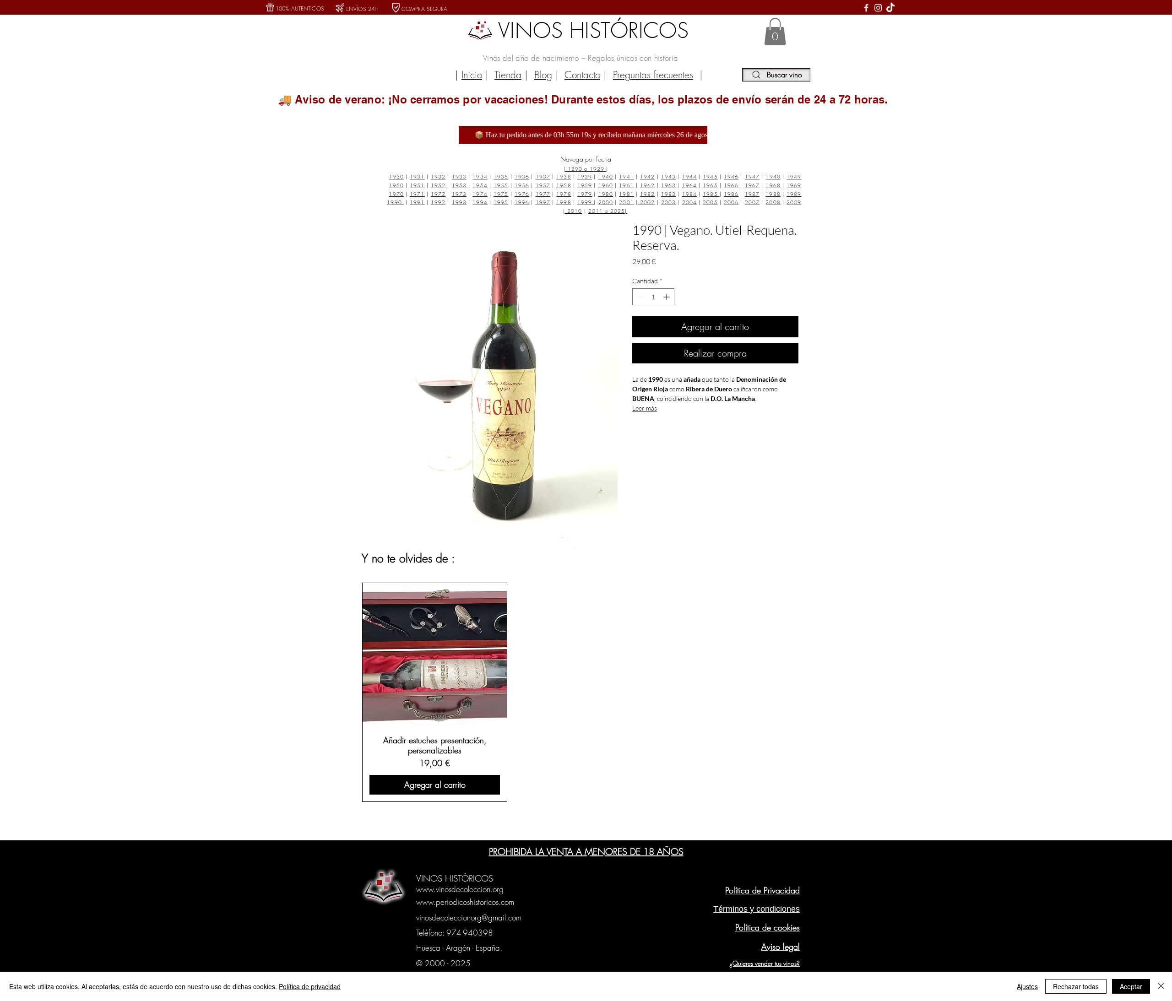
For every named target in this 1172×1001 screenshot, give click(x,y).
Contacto (582, 75)
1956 (522, 185)
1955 (501, 185)
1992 (438, 202)
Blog (543, 75)
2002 (646, 202)
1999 (585, 202)
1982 (647, 193)
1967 (752, 185)
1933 (459, 176)
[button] (775, 31)
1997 (543, 202)
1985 (711, 193)
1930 (396, 176)
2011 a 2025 (606, 210)
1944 (689, 176)
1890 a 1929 (587, 168)
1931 (417, 176)
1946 (731, 176)
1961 (626, 185)
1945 (710, 176)
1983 (668, 193)
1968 (772, 185)
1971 (417, 193)
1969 (794, 185)
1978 (563, 193)
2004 (689, 202)
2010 (574, 210)
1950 (396, 185)
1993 (459, 202)
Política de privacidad (310, 986)
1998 (563, 202)
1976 (522, 193)
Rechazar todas (1076, 986)
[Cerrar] (1161, 986)
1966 (731, 185)
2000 (605, 202)
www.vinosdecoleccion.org (460, 889)
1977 (543, 193)
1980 (605, 193)
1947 (752, 176)
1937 (543, 176)
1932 (438, 176)
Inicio (471, 75)
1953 (459, 185)
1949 (794, 176)
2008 (772, 202)
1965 (710, 185)
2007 (752, 202)
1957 (543, 185)
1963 (668, 185)
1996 (522, 202)
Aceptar (1131, 986)
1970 (396, 193)
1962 (647, 185)
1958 (563, 185)
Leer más (644, 408)
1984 (689, 193)
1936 (522, 176)
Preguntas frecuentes (653, 75)
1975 (501, 193)
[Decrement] (639, 297)
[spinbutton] (653, 297)
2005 (710, 202)
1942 (647, 176)
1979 (584, 193)
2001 (626, 202)
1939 (584, 176)
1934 (479, 176)
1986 (731, 193)
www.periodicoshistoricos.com (465, 902)
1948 (772, 176)
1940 (605, 176)
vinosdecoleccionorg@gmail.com (468, 917)
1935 (501, 176)
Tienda (507, 75)
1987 (752, 193)
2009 (794, 202)
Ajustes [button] (1027, 986)
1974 (479, 193)
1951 (417, 185)
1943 (668, 176)
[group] (585, 692)
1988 (772, 193)
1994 (479, 202)
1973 (459, 193)
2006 (731, 202)
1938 (563, 176)
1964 (689, 185)
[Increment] (667, 297)
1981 (626, 193)
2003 (668, 202)
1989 (794, 193)
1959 (584, 185)
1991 (417, 202)
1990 (395, 202)
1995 (501, 202)
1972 (438, 193)
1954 (479, 185)
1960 (605, 185)
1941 (626, 176)
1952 (438, 185)
